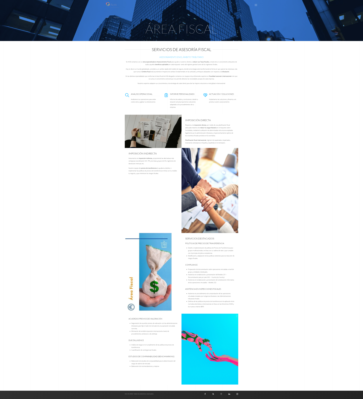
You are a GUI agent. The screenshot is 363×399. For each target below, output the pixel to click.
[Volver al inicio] (112, 5)
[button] (256, 5)
